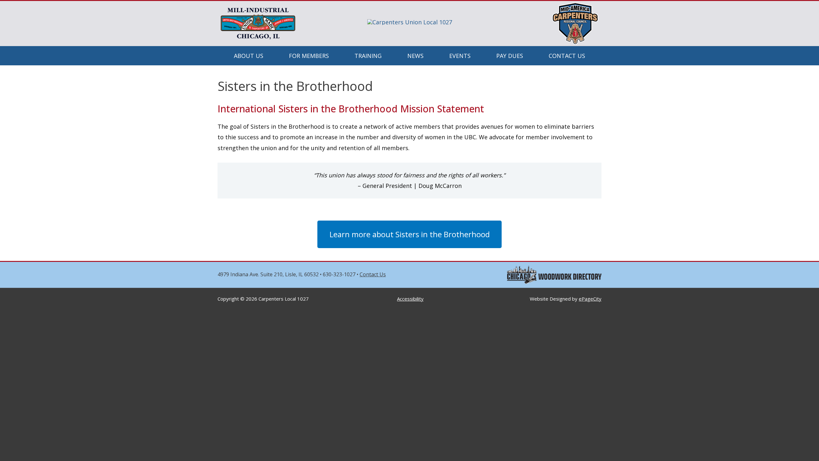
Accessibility (410, 298)
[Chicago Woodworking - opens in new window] (554, 274)
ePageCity (590, 298)
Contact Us (373, 274)
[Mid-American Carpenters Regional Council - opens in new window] (575, 23)
